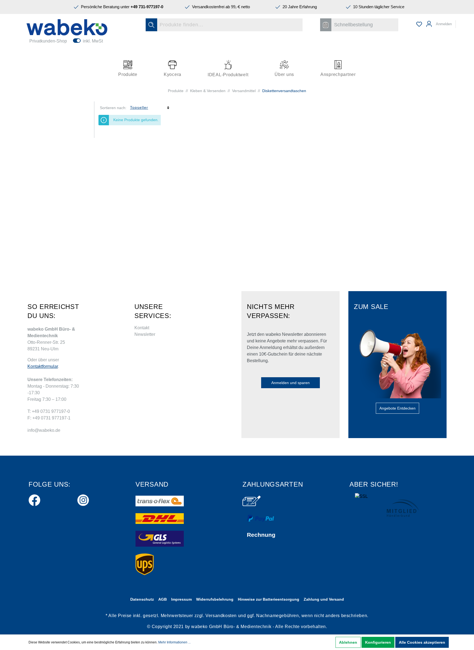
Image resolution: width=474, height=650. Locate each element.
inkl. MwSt (93, 41)
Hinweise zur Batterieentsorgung (268, 599)
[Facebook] (34, 499)
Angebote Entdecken (397, 408)
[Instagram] (83, 499)
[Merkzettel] (419, 24)
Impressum (181, 599)
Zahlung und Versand (324, 599)
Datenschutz (142, 599)
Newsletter (144, 334)
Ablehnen (348, 642)
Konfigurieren (378, 642)
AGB (162, 599)
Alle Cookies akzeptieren (422, 642)
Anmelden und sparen (290, 383)
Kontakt (141, 327)
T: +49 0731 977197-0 (48, 411)
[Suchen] (151, 24)
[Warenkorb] (459, 21)
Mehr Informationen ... (174, 642)
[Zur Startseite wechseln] (67, 27)
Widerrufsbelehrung (214, 599)
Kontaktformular (42, 366)
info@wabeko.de (43, 430)
